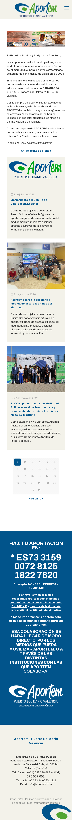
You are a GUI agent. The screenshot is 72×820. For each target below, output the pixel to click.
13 (17, 476)
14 (25, 476)
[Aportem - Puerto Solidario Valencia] (36, 9)
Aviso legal (16, 799)
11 (47, 469)
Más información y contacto (43, 803)
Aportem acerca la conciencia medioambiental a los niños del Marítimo (31, 303)
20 (25, 483)
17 (47, 476)
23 (47, 483)
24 (54, 483)
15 (32, 476)
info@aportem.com (40, 784)
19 (17, 483)
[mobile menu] (66, 8)
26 (39, 490)
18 (54, 476)
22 (39, 483)
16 (39, 476)
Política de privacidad (38, 799)
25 (32, 490)
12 (54, 469)
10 (39, 469)
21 (32, 483)
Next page (35, 498)
